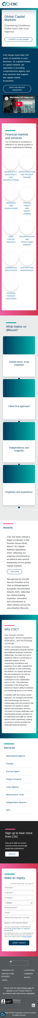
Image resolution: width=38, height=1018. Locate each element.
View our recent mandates (17, 89)
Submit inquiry (19, 943)
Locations (29, 970)
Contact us (8, 970)
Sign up (12, 854)
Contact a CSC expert (19, 39)
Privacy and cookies (7, 975)
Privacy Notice (27, 936)
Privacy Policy (16, 928)
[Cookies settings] (2, 1014)
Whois (27, 977)
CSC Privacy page (24, 988)
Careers (28, 974)
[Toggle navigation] (35, 4)
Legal (5, 980)
